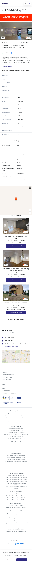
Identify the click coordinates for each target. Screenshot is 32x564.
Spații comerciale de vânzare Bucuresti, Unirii (16, 465)
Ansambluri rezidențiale (8, 374)
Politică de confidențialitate (9, 393)
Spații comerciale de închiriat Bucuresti (16, 513)
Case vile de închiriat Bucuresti (16, 493)
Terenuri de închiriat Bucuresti (16, 505)
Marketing (24, 555)
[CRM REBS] (19, 544)
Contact (4, 384)
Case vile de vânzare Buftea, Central (16, 432)
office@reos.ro (9, 340)
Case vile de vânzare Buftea (16, 430)
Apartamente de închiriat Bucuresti (16, 475)
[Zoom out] (30, 212)
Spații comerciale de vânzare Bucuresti (16, 455)
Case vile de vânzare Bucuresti (16, 428)
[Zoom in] (30, 210)
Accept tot (21, 560)
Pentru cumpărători (7, 377)
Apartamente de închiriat (16, 473)
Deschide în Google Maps (11, 346)
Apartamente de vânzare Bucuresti (16, 413)
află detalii (21, 552)
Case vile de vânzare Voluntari (16, 436)
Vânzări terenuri (16, 442)
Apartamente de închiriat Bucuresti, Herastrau (16, 479)
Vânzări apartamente (16, 411)
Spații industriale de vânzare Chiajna (16, 457)
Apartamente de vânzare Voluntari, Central (16, 423)
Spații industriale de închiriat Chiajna (16, 517)
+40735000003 (9, 337)
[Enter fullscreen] (30, 188)
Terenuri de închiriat (16, 503)
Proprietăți (4, 372)
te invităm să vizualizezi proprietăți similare (16, 18)
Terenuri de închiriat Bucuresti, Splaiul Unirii (16, 507)
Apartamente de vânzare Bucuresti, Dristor (16, 417)
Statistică (17, 555)
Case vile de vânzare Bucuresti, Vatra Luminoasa (16, 434)
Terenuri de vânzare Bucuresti (16, 444)
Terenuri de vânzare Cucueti (16, 446)
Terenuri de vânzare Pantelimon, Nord (16, 450)
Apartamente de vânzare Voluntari (16, 421)
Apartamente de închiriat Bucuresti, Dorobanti (16, 481)
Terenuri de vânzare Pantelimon (16, 448)
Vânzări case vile (16, 426)
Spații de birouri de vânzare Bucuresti (16, 459)
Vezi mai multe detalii (16, 246)
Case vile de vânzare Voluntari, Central (16, 438)
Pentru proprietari (6, 379)
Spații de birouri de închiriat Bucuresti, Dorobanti (16, 523)
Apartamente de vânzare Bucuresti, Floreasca (16, 419)
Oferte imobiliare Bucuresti (9, 70)
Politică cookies (6, 390)
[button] (2, 30)
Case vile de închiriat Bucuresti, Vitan (16, 499)
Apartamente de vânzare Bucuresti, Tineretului (16, 415)
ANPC (3, 388)
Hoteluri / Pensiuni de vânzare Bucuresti (16, 531)
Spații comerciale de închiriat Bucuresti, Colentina (16, 519)
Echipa (3, 382)
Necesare (9, 555)
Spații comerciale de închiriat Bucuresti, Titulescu (16, 521)
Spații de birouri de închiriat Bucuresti (16, 515)
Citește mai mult (7, 66)
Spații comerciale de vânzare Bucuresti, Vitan (16, 467)
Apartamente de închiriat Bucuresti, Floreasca (16, 477)
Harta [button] (29, 37)
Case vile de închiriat (16, 491)
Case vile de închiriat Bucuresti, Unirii (16, 497)
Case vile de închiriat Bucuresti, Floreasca (16, 495)
